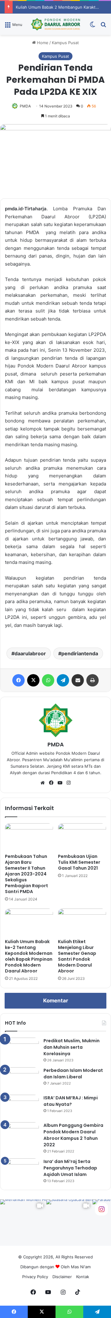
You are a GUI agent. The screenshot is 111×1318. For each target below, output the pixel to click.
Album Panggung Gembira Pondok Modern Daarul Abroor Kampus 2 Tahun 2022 (73, 1135)
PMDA (25, 106)
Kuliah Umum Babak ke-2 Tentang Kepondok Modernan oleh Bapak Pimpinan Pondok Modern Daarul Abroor (28, 956)
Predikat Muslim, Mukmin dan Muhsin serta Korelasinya (71, 1047)
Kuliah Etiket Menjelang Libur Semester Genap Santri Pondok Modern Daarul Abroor (77, 956)
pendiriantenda (79, 653)
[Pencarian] (103, 26)
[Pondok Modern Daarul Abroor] (55, 24)
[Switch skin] (92, 26)
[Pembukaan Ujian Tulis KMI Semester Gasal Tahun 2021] (82, 836)
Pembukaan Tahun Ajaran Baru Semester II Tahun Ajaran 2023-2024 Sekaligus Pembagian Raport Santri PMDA (26, 874)
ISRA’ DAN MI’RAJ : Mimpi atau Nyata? (70, 1101)
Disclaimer (62, 1276)
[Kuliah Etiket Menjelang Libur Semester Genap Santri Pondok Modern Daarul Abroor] (82, 922)
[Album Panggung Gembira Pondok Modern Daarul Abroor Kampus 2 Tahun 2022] (22, 1133)
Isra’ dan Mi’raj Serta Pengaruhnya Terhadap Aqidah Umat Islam (70, 1167)
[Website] (42, 783)
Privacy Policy (35, 1276)
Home (42, 42)
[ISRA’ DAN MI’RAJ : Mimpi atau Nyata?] (22, 1106)
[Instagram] (68, 783)
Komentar (55, 1000)
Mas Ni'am (81, 1266)
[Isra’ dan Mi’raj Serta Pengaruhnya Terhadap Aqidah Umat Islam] (22, 1170)
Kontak (82, 1276)
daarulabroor (30, 653)
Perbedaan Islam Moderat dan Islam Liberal (73, 1073)
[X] (33, 680)
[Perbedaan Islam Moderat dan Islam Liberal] (22, 1078)
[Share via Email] (78, 680)
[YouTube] (60, 783)
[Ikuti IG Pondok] (101, 1208)
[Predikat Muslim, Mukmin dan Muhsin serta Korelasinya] (22, 1049)
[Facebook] (18, 680)
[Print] (92, 680)
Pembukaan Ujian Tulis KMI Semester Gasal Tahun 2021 (79, 862)
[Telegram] (63, 680)
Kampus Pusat (65, 42)
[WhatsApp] (48, 680)
